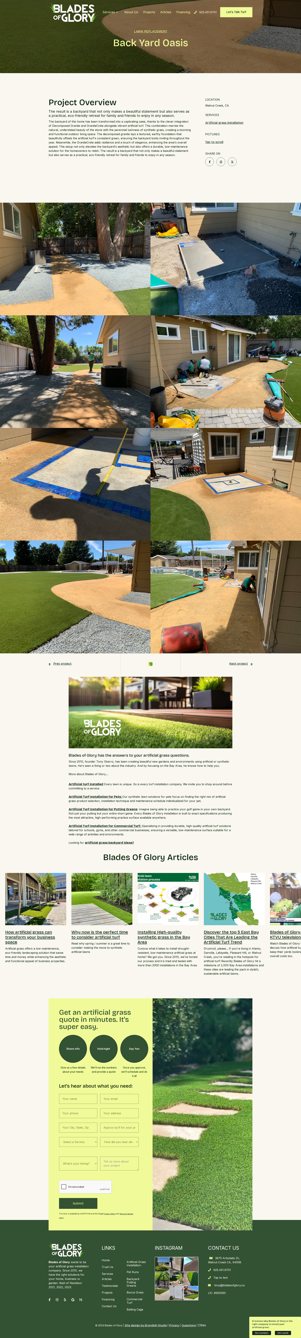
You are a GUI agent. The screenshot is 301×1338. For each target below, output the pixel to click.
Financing (183, 12)
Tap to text (220, 1277)
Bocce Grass (135, 1292)
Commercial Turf (134, 1300)
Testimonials (110, 1286)
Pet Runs (133, 1272)
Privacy (174, 1325)
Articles (165, 12)
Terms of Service (126, 1214)
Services (107, 1273)
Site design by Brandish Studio (146, 1325)
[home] (73, 12)
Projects (149, 12)
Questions (189, 1325)
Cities (202, 1325)
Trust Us (107, 1267)
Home (106, 1260)
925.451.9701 (208, 12)
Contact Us (109, 1306)
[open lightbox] (75, 259)
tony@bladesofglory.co (229, 1285)
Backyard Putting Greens (133, 1282)
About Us (131, 12)
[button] (110, 12)
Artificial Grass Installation (136, 1263)
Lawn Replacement (150, 31)
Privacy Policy (109, 1214)
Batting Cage (135, 1309)
